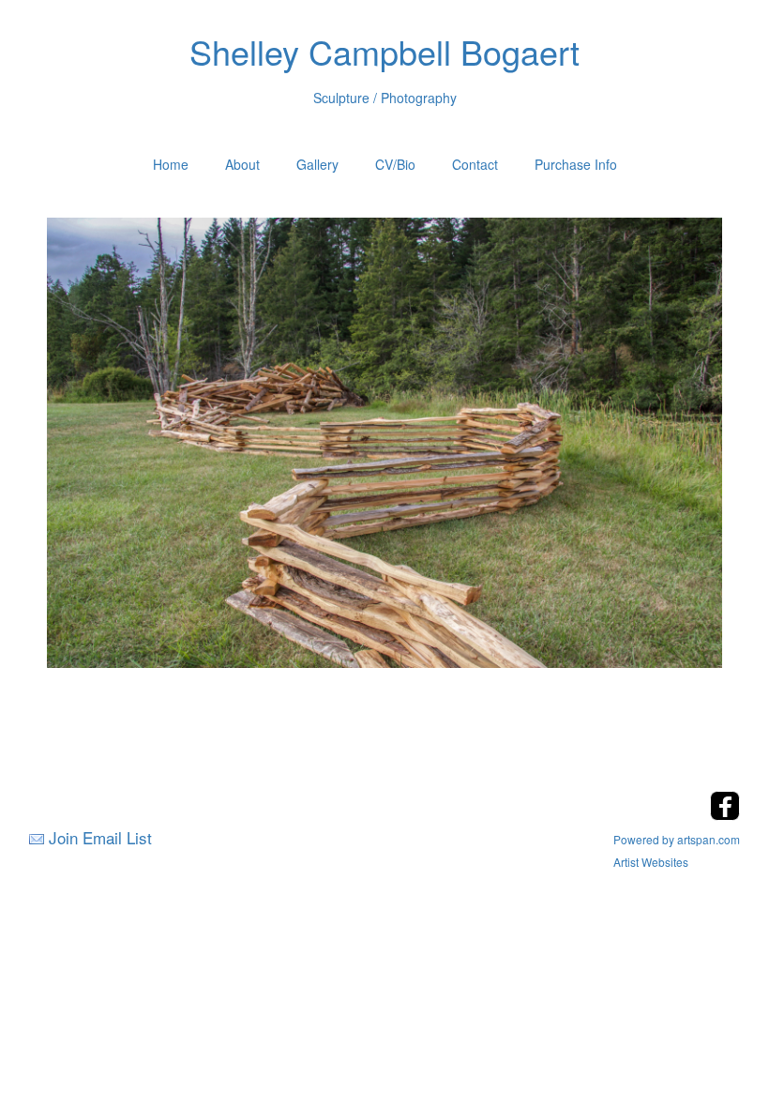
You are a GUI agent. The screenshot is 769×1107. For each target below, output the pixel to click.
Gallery (317, 164)
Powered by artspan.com (676, 839)
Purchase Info (576, 164)
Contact (475, 164)
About (242, 164)
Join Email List (100, 837)
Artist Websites (650, 862)
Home (170, 164)
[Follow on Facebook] (725, 814)
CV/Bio (395, 164)
